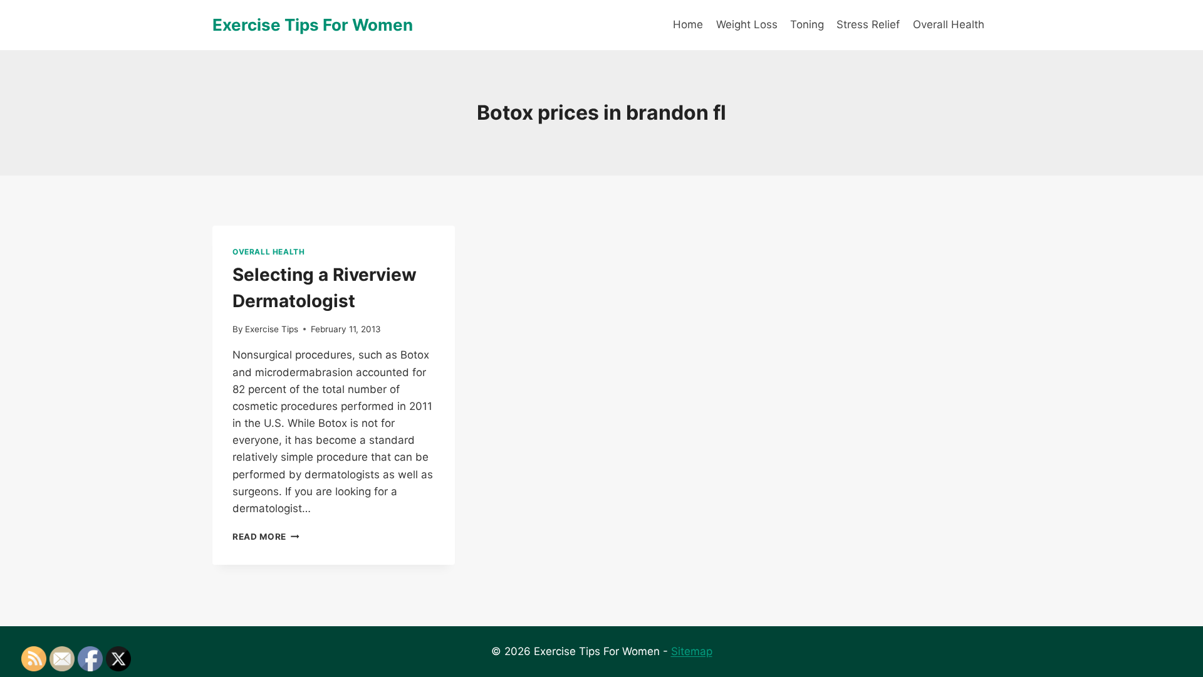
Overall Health (948, 24)
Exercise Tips (271, 329)
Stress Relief (868, 24)
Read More (265, 537)
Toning (807, 24)
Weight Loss (747, 24)
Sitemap (691, 651)
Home (688, 24)
